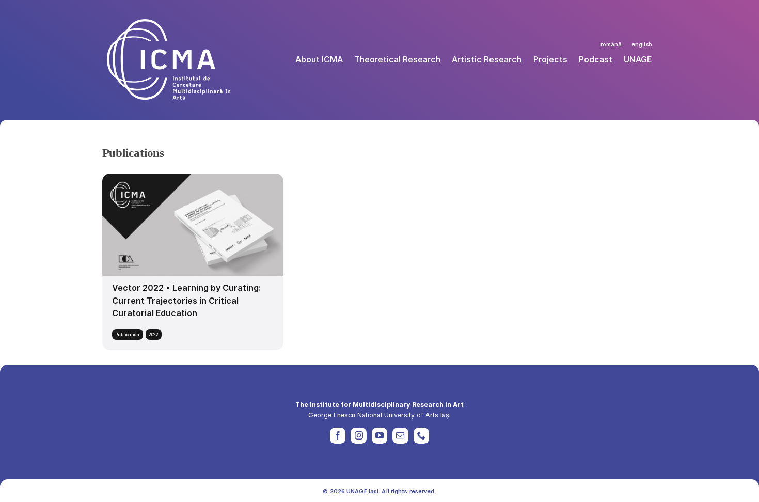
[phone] (421, 435)
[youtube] (379, 435)
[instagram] (358, 435)
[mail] (400, 435)
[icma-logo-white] (168, 23)
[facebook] (337, 435)
